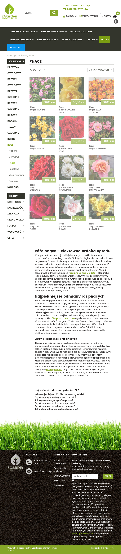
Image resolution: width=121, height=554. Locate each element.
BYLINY (91, 40)
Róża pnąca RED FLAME (35, 226)
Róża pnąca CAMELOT (97, 147)
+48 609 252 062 (77, 9)
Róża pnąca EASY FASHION (95, 109)
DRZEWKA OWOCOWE (22, 32)
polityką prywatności (82, 533)
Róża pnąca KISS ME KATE (37, 109)
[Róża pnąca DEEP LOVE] (71, 128)
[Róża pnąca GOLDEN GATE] (71, 89)
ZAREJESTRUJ (90, 16)
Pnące (12, 163)
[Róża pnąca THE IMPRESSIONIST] (101, 167)
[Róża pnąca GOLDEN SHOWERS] (101, 206)
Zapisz (108, 476)
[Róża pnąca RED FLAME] (42, 206)
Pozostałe (13, 181)
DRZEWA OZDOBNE (81, 32)
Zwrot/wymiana (62, 476)
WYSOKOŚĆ (14, 232)
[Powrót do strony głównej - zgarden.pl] (9, 11)
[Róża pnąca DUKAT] (42, 128)
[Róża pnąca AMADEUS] (42, 167)
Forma (11, 226)
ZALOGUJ (71, 16)
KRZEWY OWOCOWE (53, 32)
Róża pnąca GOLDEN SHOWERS (96, 226)
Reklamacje (59, 480)
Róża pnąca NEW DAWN (65, 226)
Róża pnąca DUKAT (37, 147)
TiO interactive (107, 548)
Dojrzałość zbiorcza (15, 211)
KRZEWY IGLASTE (46, 40)
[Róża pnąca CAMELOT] (101, 128)
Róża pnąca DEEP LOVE (65, 148)
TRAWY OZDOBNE (72, 40)
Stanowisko (15, 220)
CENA (10, 238)
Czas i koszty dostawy (60, 470)
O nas (66, 5)
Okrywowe (14, 157)
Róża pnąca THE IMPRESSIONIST (96, 187)
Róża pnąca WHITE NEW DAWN (66, 187)
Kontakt (75, 5)
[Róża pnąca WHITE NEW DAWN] (71, 167)
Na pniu (13, 151)
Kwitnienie (14, 202)
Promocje (85, 5)
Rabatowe (14, 169)
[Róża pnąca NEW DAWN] (71, 206)
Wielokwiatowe (16, 175)
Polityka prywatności (60, 462)
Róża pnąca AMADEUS (35, 187)
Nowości (16, 47)
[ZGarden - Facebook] (116, 21)
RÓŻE (104, 40)
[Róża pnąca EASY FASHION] (101, 89)
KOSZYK (110, 15)
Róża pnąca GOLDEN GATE (67, 109)
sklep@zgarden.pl (43, 471)
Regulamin (59, 485)
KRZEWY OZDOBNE (20, 40)
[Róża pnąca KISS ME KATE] (42, 89)
